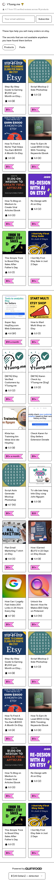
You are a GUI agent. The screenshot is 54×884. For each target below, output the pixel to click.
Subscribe (43, 19)
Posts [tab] (22, 47)
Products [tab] (9, 47)
